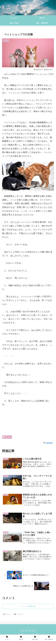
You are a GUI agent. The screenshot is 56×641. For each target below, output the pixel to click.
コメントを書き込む (28, 606)
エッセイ (8, 437)
